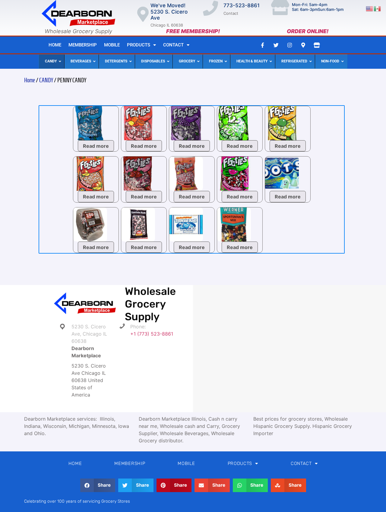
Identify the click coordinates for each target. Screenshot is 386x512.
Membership (82, 45)
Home (55, 45)
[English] (370, 8)
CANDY (46, 80)
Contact (173, 45)
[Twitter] (276, 45)
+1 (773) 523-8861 (151, 334)
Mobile (112, 45)
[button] (97, 485)
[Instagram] (289, 45)
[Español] (377, 8)
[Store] (317, 45)
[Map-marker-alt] (303, 45)
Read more (96, 146)
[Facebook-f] (262, 45)
